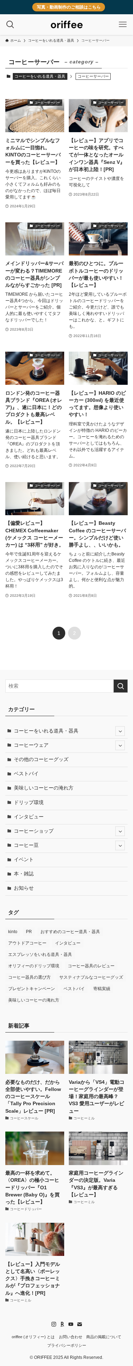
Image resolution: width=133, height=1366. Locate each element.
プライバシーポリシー (66, 1345)
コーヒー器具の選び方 (29, 977)
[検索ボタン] (10, 24)
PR (29, 931)
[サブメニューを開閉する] (120, 731)
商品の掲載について (103, 1337)
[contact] (79, 1324)
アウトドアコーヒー (27, 943)
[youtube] (71, 1324)
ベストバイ (26, 773)
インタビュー (29, 816)
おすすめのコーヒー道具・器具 (70, 931)
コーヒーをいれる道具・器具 (40, 76)
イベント (24, 859)
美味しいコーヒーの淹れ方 (43, 788)
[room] (62, 1324)
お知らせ (24, 888)
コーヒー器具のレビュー (91, 965)
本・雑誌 (24, 873)
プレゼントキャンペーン (31, 988)
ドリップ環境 (29, 802)
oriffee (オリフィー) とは (33, 1337)
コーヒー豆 (26, 845)
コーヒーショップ (34, 831)
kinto (12, 931)
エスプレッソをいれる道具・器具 (40, 954)
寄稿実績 (101, 988)
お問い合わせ (70, 1337)
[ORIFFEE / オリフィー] (66, 24)
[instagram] (54, 1324)
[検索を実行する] (120, 686)
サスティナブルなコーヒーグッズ (91, 977)
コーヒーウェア (31, 745)
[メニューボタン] (122, 24)
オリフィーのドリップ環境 (33, 965)
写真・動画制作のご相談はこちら (69, 7)
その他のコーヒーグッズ (41, 759)
